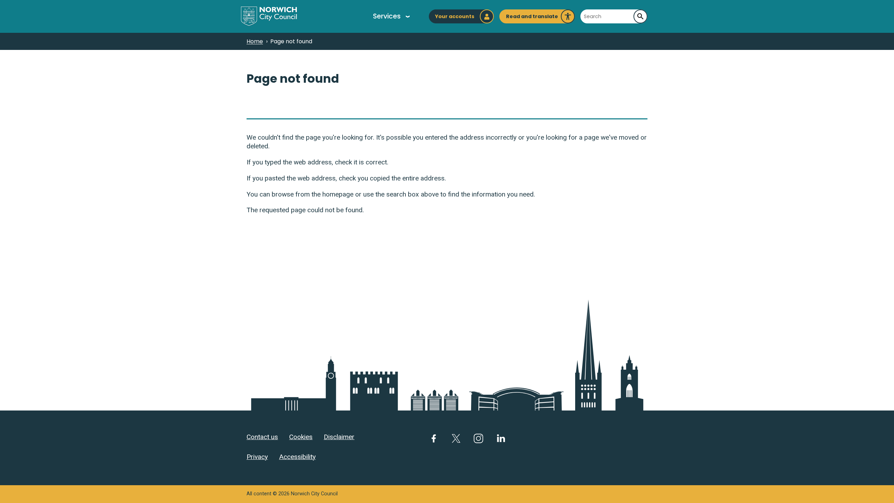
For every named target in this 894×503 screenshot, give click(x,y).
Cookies (301, 437)
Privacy (257, 457)
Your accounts (454, 16)
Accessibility (297, 457)
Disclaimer (339, 437)
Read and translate (532, 18)
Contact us (262, 437)
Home (255, 41)
